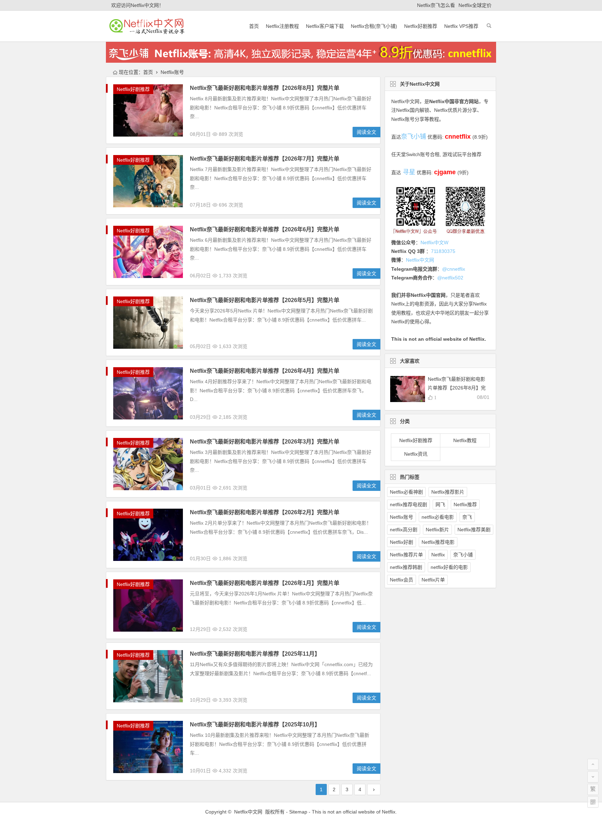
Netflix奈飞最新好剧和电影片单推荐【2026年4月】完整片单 (264, 371)
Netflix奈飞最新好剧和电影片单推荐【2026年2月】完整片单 (264, 512)
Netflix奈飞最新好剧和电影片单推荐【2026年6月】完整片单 (264, 229)
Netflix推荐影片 (447, 492)
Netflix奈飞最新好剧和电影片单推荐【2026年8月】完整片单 (264, 88)
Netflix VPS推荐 (461, 26)
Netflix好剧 (401, 542)
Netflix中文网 (405, 101)
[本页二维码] (593, 802)
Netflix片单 (433, 580)
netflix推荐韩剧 (406, 567)
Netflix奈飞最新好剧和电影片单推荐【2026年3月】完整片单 (264, 442)
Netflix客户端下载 (325, 26)
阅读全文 (366, 132)
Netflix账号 (401, 517)
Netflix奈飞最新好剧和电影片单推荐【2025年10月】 (255, 724)
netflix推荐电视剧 (408, 504)
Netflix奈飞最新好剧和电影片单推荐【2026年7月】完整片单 (264, 159)
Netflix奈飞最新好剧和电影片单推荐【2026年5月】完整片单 (264, 300)
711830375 (443, 251)
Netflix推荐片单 (406, 554)
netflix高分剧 (403, 529)
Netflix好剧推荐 (420, 26)
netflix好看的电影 (449, 567)
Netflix (438, 554)
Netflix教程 (465, 440)
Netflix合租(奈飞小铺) (374, 26)
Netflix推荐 (465, 504)
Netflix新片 (437, 529)
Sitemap (298, 812)
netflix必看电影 (438, 517)
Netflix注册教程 (282, 26)
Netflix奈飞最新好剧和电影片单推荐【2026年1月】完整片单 (264, 583)
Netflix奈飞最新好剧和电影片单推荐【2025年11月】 (255, 654)
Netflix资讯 (415, 454)
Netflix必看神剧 (406, 492)
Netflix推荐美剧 (474, 529)
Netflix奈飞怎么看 (436, 5)
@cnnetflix (453, 269)
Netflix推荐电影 (438, 542)
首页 (254, 26)
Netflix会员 (401, 580)
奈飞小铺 (463, 554)
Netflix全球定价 (475, 5)
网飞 (440, 504)
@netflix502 (450, 277)
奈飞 (467, 517)
